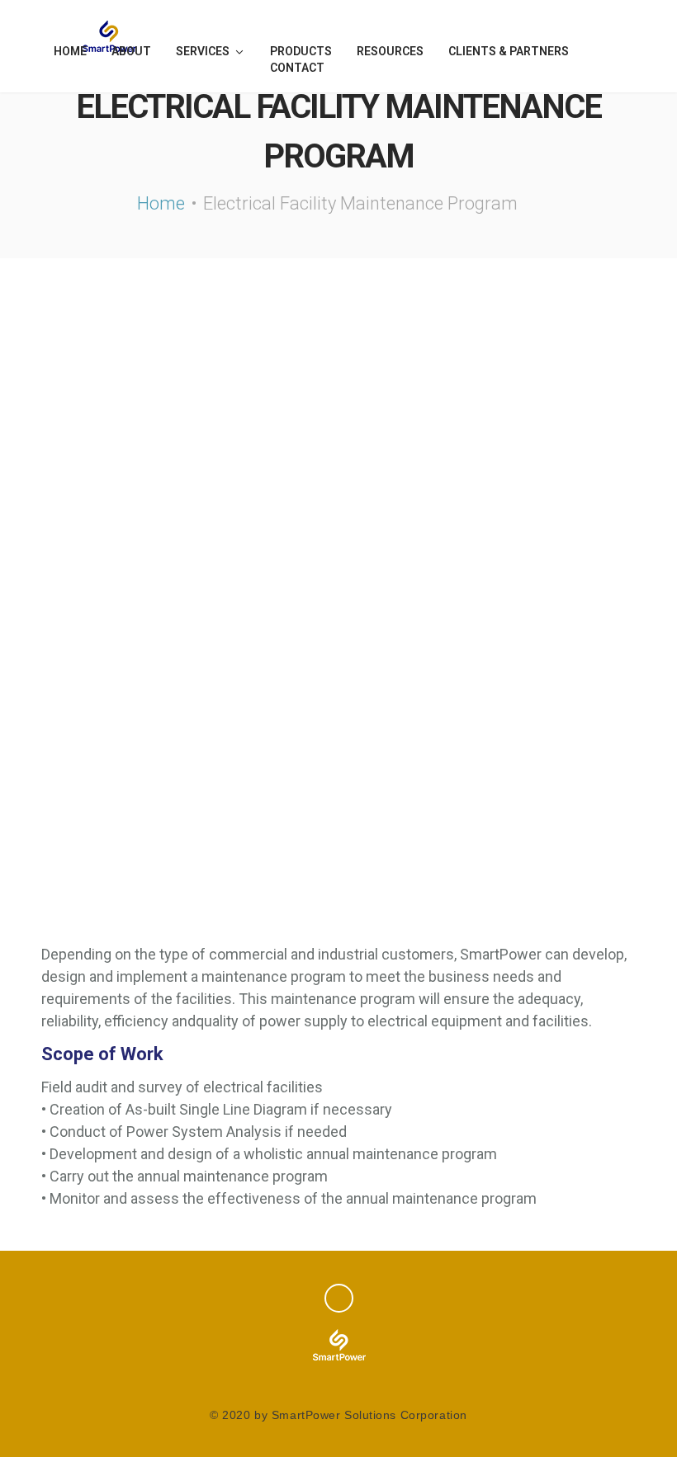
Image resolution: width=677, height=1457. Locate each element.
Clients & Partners (508, 51)
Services (203, 51)
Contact (297, 67)
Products (301, 51)
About (131, 51)
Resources (390, 51)
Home (70, 51)
